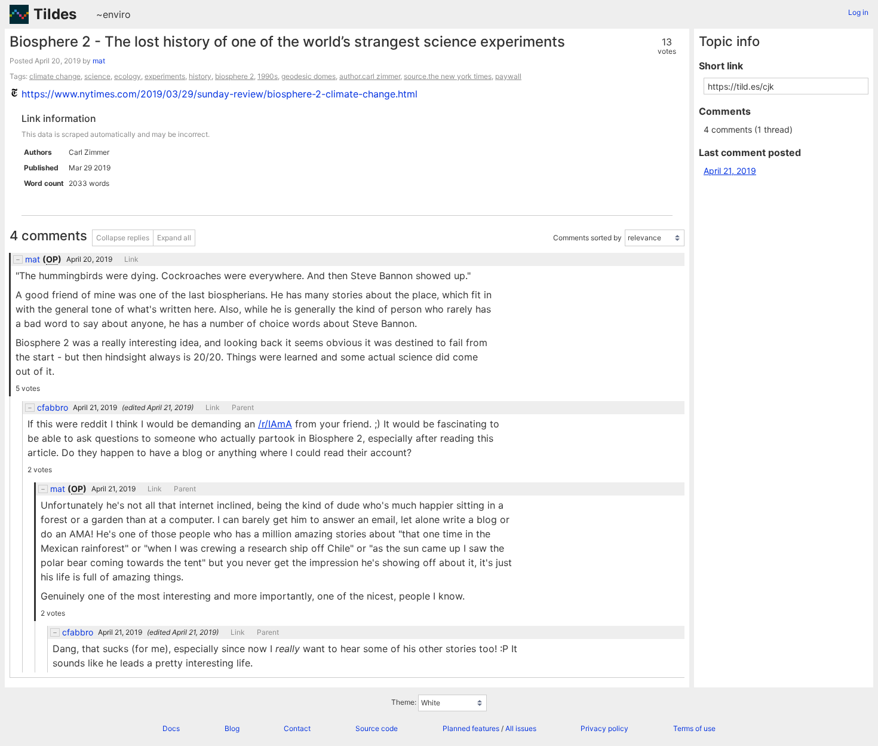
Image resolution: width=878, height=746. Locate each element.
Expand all (174, 237)
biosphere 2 (234, 76)
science (97, 76)
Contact (297, 728)
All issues (520, 728)
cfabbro (52, 407)
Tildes (54, 14)
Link (131, 259)
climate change (55, 76)
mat (99, 60)
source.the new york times (448, 76)
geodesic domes (308, 76)
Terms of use (694, 728)
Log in (858, 12)
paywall (508, 76)
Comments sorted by (587, 238)
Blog (232, 728)
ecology (127, 76)
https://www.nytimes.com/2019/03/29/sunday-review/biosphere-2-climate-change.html (219, 94)
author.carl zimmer (369, 76)
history (200, 76)
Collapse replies (122, 237)
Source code (376, 728)
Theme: (403, 702)
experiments (165, 76)
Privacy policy (604, 728)
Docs (171, 728)
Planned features (471, 728)
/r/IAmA (275, 424)
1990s (267, 76)
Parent (243, 407)
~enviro (113, 14)
